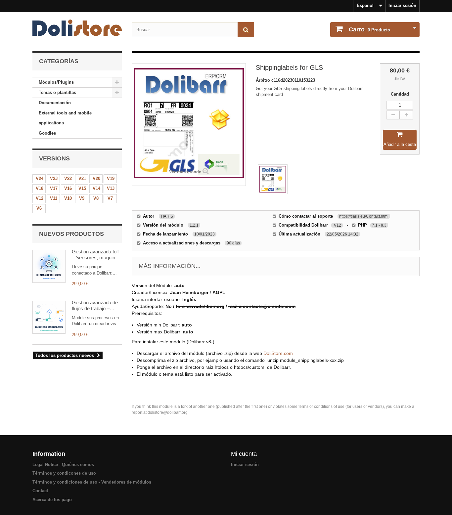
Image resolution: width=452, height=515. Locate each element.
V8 (96, 198)
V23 (54, 178)
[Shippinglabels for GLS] (272, 179)
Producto (369, 29)
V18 (39, 188)
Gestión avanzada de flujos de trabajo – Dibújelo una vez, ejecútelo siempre (95, 306)
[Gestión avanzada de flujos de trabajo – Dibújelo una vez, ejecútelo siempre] (49, 317)
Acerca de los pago (52, 499)
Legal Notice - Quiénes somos (63, 464)
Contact (40, 490)
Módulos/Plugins (56, 82)
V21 (82, 178)
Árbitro (263, 80)
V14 (96, 188)
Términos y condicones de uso (64, 473)
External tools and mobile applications (65, 117)
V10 (68, 198)
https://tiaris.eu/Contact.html (363, 216)
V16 (68, 188)
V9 (81, 198)
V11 (53, 198)
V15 (82, 188)
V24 (39, 178)
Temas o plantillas (57, 92)
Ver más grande (185, 171)
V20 (96, 178)
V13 (110, 188)
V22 (68, 178)
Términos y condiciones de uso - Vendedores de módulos (91, 482)
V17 (54, 188)
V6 (39, 208)
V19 (110, 178)
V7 (110, 198)
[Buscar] (246, 29)
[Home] (77, 28)
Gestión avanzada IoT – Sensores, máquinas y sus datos (96, 255)
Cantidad (400, 94)
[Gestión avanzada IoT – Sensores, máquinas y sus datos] (49, 266)
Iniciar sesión (402, 5)
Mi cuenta (244, 454)
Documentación (55, 102)
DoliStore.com (278, 353)
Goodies (47, 133)
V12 (39, 198)
